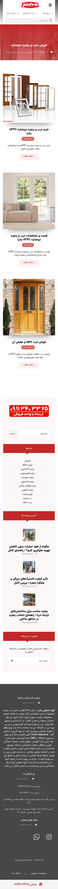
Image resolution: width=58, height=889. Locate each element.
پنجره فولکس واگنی (27, 485)
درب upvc (27, 502)
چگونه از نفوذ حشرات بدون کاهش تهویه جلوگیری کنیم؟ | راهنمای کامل (29, 548)
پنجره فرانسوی (27, 481)
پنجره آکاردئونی (27, 469)
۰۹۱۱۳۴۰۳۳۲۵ (24, 786)
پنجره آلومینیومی (27, 473)
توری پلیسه (27, 494)
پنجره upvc (27, 465)
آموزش (27, 460)
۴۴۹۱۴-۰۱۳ (24, 793)
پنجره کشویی (27, 490)
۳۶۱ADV (37, 860)
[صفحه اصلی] (51, 52)
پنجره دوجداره (27, 477)
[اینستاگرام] (49, 837)
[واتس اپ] (36, 837)
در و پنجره (27, 498)
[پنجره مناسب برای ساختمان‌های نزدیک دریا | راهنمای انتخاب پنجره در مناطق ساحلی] (29, 599)
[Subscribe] (12, 661)
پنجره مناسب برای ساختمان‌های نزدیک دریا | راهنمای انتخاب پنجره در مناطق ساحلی (29, 615)
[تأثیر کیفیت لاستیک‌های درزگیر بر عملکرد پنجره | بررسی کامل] (29, 567)
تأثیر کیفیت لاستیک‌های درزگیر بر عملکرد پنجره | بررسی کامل (29, 581)
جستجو (12, 433)
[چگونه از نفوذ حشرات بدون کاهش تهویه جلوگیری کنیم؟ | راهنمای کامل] (29, 535)
